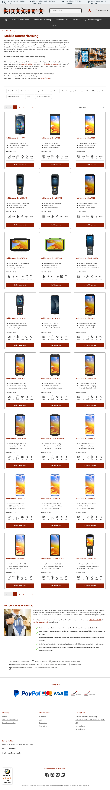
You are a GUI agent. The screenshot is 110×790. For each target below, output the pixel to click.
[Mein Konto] (89, 10)
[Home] (6, 20)
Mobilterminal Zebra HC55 (85, 498)
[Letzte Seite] (32, 107)
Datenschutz (43, 723)
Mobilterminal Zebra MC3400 (86, 559)
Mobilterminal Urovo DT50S (16, 138)
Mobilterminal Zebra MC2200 (16, 198)
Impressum (42, 717)
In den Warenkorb (20, 165)
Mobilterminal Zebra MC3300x (87, 258)
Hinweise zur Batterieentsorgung (86, 717)
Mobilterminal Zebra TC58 (85, 318)
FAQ (77, 723)
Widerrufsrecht (43, 726)
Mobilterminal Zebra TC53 (85, 198)
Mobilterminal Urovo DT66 (50, 318)
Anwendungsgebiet (14, 96)
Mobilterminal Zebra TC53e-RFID (53, 438)
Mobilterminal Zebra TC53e (86, 378)
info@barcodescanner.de (41, 622)
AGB (40, 720)
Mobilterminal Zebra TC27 (85, 138)
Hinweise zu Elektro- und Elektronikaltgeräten (90, 720)
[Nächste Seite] (28, 107)
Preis (28, 96)
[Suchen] (79, 10)
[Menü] (11, 769)
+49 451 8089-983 (9, 748)
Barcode (24, 91)
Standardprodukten (27, 64)
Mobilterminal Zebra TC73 (15, 378)
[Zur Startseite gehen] (23, 11)
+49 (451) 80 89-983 (95, 620)
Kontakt (4, 717)
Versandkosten (80, 729)
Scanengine (37, 91)
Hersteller (11, 91)
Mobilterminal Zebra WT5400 (16, 258)
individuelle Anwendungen (51, 64)
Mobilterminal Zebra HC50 (50, 498)
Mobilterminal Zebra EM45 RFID (52, 559)
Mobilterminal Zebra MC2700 (51, 198)
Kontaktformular (45, 78)
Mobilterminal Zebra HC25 (15, 498)
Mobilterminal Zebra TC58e (16, 438)
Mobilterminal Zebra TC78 (50, 378)
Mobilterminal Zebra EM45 (15, 559)
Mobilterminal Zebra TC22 (50, 138)
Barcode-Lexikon (81, 726)
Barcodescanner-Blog (9, 723)
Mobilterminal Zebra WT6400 (51, 258)
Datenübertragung (68, 91)
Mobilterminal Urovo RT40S (16, 318)
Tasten (83, 91)
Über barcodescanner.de (10, 720)
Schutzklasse (96, 91)
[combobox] (63, 10)
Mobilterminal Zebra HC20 (85, 438)
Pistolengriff (51, 91)
